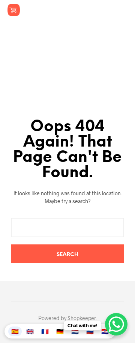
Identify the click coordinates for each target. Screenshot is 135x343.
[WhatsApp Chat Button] (116, 324)
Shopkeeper (82, 318)
